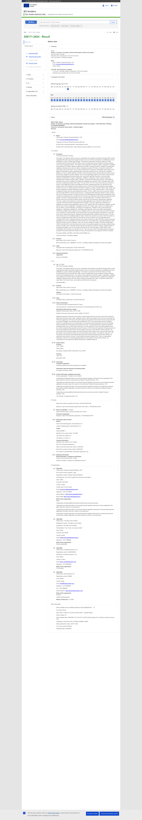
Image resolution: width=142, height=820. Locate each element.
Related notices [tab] (29, 46)
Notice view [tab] (28, 42)
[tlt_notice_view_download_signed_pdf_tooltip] (68, 89)
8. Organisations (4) (31, 91)
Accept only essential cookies (109, 813)
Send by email (33, 63)
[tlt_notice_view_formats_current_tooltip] (113, 117)
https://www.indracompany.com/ (74, 590)
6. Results (29, 87)
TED (25, 32)
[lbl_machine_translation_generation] (67, 106)
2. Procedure (30, 79)
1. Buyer (28, 74)
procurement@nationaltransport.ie (65, 64)
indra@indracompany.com (67, 583)
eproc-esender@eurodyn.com (68, 561)
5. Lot (27, 83)
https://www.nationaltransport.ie (74, 494)
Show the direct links (35, 56)
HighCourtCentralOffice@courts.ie (69, 537)
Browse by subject (75, 26)
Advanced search (55, 26)
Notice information (31, 95)
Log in (106, 5)
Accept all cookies (92, 813)
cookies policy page (53, 813)
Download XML (33, 53)
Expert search (65, 26)
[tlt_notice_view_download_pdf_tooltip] (52, 100)
